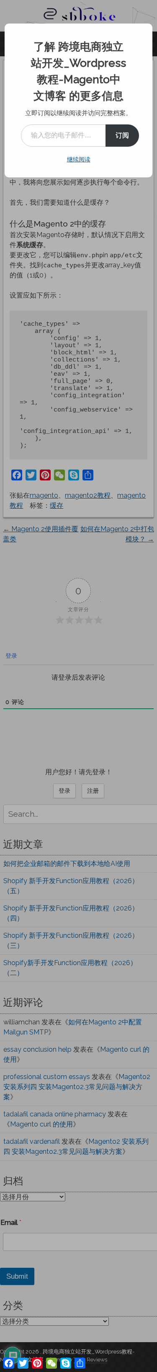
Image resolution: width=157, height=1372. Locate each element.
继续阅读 (78, 159)
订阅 (122, 135)
